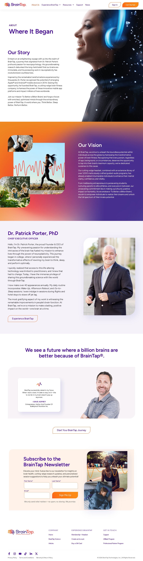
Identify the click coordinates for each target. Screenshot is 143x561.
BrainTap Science (54, 539)
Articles (51, 543)
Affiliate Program (109, 539)
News (87, 5)
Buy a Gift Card (77, 543)
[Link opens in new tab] (9, 553)
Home (51, 535)
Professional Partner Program (113, 543)
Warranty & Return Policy (44, 558)
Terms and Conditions (26, 558)
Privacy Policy (12, 558)
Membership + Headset (80, 535)
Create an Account (78, 539)
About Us (35, 5)
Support (79, 5)
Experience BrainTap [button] (50, 5)
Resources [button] (67, 5)
